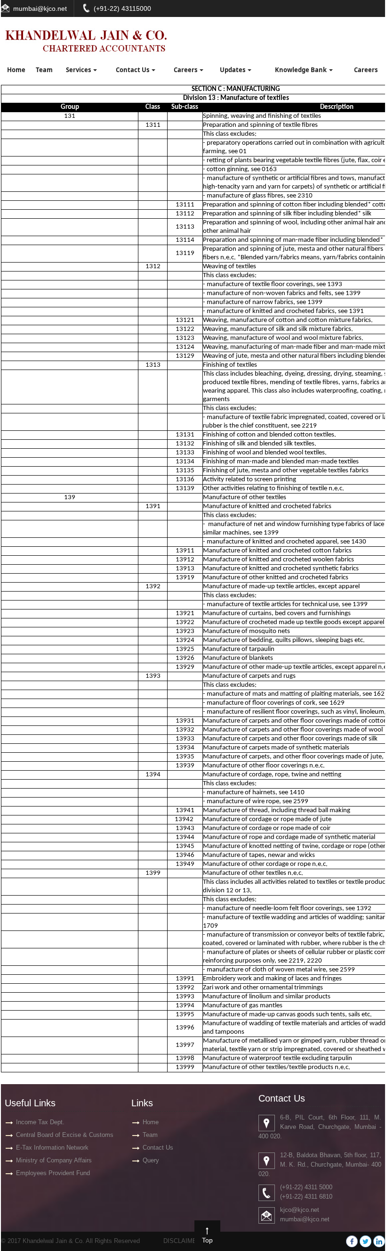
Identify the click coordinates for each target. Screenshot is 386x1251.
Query (151, 1160)
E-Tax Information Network (52, 1147)
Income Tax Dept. (40, 1122)
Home (16, 70)
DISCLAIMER (182, 1240)
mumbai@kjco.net (40, 8)
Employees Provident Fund (53, 1173)
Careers (186, 70)
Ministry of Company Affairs (54, 1160)
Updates (233, 70)
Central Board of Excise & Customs (64, 1134)
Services (79, 70)
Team (44, 70)
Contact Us (133, 70)
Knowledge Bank (301, 70)
